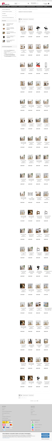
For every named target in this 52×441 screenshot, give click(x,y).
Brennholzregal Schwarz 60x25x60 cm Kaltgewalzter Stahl (39, 124)
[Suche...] (28, 4)
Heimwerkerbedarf (22, 6)
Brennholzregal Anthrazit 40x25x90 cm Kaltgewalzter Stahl (23, 346)
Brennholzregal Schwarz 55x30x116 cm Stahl (47, 143)
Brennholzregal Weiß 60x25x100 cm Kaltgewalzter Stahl (47, 198)
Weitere (45, 6)
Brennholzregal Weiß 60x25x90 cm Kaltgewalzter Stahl (39, 161)
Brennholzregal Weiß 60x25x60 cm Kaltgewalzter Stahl (47, 106)
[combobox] (25, 19)
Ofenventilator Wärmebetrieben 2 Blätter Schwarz (39, 32)
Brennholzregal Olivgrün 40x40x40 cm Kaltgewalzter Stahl (47, 253)
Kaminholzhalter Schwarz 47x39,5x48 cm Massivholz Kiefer (31, 124)
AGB (2, 414)
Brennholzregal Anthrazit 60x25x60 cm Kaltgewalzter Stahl (47, 235)
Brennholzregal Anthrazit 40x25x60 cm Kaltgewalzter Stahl (39, 180)
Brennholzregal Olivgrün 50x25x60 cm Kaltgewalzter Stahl (23, 106)
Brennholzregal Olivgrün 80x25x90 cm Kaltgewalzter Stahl (31, 253)
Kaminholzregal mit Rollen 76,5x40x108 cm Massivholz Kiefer (39, 198)
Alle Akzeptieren (45, 434)
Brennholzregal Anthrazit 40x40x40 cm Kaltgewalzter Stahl (47, 364)
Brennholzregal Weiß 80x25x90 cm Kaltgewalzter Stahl (31, 180)
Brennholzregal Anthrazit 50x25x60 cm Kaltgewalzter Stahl (31, 69)
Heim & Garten (3, 6)
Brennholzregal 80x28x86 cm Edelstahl (39, 51)
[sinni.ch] (7, 4)
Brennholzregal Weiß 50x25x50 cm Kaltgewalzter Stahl (23, 198)
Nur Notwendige (45, 436)
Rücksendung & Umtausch (6, 413)
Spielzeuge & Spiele (39, 6)
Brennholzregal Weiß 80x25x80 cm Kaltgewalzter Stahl (31, 106)
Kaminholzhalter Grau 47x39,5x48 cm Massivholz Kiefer (47, 88)
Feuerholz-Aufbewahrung (6, 9)
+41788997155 (40, 424)
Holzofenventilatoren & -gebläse (7, 11)
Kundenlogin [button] (45, 0)
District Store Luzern (34, 414)
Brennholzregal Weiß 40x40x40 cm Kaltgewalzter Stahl (31, 217)
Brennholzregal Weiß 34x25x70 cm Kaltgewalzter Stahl (31, 290)
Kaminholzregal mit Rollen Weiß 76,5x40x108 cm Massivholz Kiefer (39, 346)
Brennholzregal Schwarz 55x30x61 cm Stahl (47, 346)
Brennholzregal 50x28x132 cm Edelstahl (23, 88)
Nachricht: (36, 424)
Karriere (32, 409)
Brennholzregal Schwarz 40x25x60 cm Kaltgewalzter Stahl (23, 309)
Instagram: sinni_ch (37, 429)
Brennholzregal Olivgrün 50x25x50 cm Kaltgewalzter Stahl (23, 161)
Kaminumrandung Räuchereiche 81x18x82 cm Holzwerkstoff (40, 217)
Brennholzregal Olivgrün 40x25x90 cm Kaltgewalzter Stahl (47, 327)
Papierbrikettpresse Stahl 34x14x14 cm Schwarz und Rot (40, 69)
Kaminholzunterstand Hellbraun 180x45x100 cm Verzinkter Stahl (48, 272)
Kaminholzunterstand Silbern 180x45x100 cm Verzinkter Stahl (48, 309)
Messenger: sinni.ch (37, 427)
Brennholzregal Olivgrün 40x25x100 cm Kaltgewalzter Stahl (31, 161)
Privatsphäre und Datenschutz (6, 416)
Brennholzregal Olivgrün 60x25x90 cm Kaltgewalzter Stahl (47, 161)
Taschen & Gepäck (14, 6)
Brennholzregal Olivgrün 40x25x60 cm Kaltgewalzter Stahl (39, 88)
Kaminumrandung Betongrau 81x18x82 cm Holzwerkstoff (40, 253)
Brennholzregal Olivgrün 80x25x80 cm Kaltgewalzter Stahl (39, 106)
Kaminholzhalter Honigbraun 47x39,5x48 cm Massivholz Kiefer (23, 124)
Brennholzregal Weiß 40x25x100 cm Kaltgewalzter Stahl (23, 253)
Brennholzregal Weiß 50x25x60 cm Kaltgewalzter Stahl (47, 51)
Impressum (3, 407)
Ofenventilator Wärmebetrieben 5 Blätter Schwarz (31, 346)
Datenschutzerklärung (6, 437)
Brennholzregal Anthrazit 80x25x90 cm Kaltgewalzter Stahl (23, 272)
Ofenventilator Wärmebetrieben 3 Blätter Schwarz (39, 272)
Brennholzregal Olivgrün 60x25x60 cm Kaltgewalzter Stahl (31, 143)
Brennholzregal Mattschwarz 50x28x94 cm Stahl (31, 235)
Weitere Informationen (45, 438)
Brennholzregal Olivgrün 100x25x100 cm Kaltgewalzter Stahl (39, 290)
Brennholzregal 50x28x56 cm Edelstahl (31, 32)
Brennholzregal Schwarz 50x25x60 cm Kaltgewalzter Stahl (31, 88)
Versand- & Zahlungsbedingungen (7, 411)
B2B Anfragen (33, 407)
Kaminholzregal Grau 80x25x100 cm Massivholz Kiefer (39, 235)
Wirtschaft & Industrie (31, 6)
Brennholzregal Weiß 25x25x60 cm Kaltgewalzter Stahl (47, 290)
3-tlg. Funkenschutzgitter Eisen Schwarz (32, 198)
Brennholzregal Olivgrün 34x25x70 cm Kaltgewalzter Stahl (31, 327)
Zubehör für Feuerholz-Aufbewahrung (8, 17)
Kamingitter (4, 13)
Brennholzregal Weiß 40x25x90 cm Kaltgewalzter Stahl (23, 217)
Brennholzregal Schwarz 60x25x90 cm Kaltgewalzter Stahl (23, 235)
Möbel (8, 6)
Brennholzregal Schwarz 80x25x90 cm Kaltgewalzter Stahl (31, 309)
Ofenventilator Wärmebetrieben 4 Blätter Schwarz (31, 272)
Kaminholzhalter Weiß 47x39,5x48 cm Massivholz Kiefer (23, 51)
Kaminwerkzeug (4, 15)
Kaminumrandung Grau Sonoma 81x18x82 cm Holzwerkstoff (47, 217)
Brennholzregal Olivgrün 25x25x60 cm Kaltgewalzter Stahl (39, 327)
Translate (38, 3)
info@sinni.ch (36, 422)
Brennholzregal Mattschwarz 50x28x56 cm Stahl (23, 69)
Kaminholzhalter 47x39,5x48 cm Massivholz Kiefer (23, 32)
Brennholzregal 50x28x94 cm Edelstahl (31, 51)
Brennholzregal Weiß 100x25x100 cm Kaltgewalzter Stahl (47, 124)
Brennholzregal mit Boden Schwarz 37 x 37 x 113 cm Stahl (47, 69)
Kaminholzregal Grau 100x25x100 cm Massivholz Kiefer (39, 309)
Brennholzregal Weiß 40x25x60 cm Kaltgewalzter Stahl (47, 180)
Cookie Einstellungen (5, 418)
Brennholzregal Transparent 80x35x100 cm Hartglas (47, 382)
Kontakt (3, 409)
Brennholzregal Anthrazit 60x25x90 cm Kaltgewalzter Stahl (23, 180)
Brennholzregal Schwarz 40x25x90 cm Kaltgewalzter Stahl (39, 364)
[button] (39, 1)
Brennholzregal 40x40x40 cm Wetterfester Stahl (23, 364)
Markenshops (33, 411)
